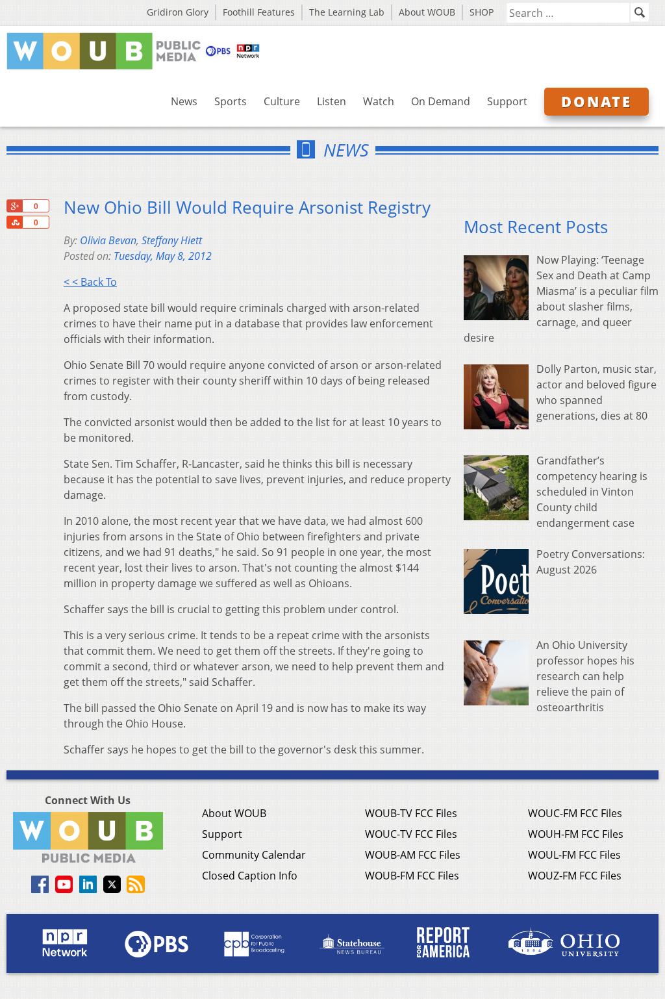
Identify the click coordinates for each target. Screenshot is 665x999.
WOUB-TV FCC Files (411, 813)
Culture (282, 101)
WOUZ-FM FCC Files (574, 875)
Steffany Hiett (172, 240)
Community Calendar (254, 855)
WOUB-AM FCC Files (412, 855)
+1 (14, 205)
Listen (331, 101)
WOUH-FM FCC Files (575, 834)
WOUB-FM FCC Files (412, 875)
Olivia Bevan (108, 240)
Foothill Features (259, 12)
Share (14, 222)
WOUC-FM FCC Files (575, 813)
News (184, 101)
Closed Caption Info (249, 875)
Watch (378, 101)
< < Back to (90, 282)
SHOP (482, 12)
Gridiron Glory (177, 12)
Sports (230, 101)
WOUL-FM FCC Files (574, 855)
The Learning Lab (346, 12)
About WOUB (427, 12)
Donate (596, 101)
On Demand (440, 101)
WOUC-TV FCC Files (411, 834)
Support (507, 101)
